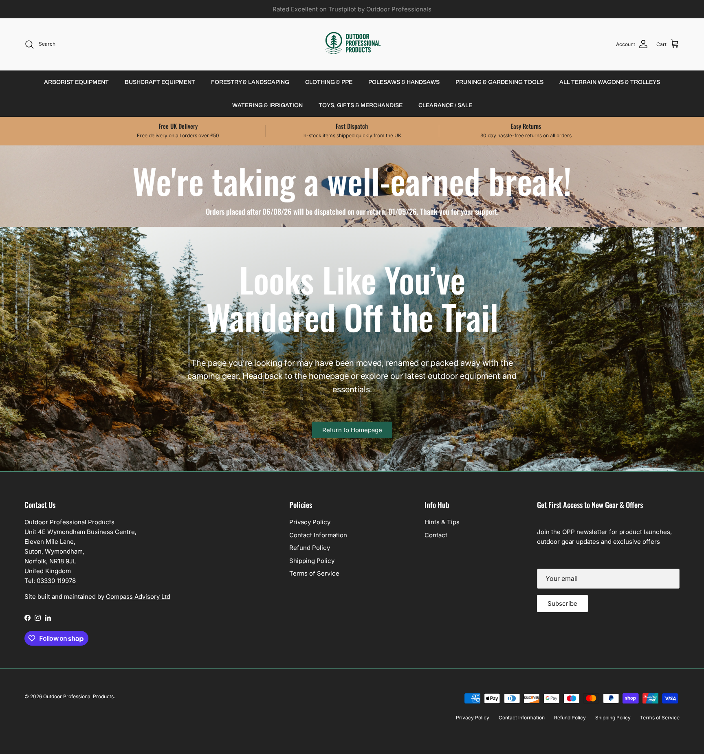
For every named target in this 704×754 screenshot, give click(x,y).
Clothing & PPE (328, 82)
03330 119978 (56, 581)
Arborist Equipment (76, 82)
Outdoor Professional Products (78, 696)
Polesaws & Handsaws (404, 82)
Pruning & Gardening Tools (499, 82)
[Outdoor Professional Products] (352, 44)
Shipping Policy (311, 561)
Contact (436, 535)
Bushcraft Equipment (160, 82)
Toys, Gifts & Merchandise (361, 105)
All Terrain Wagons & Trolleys (609, 82)
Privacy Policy (309, 522)
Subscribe (562, 603)
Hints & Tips (442, 522)
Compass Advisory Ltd (138, 596)
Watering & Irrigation (267, 105)
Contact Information (318, 535)
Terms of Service (314, 573)
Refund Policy (309, 548)
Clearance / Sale (445, 105)
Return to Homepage (352, 430)
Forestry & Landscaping (250, 82)
